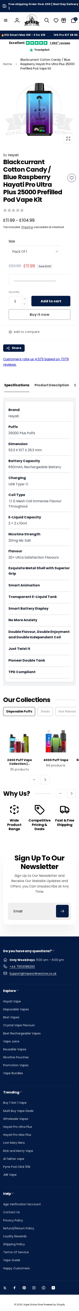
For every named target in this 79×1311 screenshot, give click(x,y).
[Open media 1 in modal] (39, 110)
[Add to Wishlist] (71, 178)
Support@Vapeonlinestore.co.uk (32, 973)
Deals (45, 711)
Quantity (14, 292)
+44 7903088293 (22, 967)
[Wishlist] (56, 20)
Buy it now (40, 314)
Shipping (27, 227)
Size (12, 241)
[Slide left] (34, 779)
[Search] (46, 20)
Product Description (52, 385)
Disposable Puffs (19, 711)
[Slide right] (45, 779)
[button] (5, 20)
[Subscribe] (62, 911)
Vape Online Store (33, 1304)
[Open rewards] (64, 20)
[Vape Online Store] (32, 20)
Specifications (16, 385)
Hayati (11, 155)
